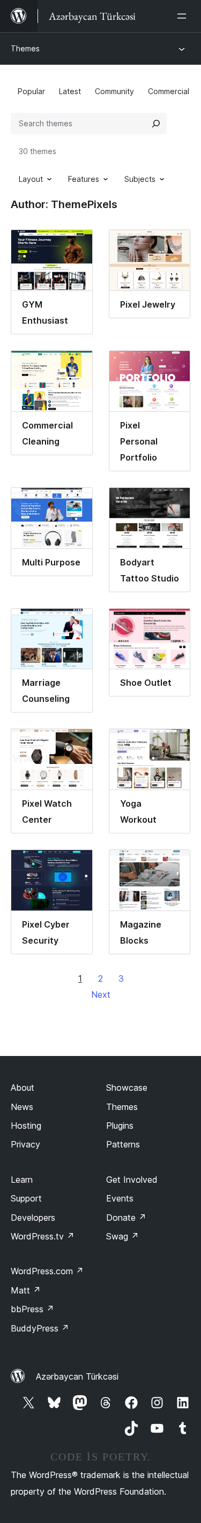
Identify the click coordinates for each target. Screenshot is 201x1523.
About (22, 1087)
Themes (25, 48)
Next (100, 994)
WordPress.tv (43, 1236)
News (22, 1106)
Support (26, 1198)
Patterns (123, 1144)
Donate (126, 1217)
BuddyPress (40, 1328)
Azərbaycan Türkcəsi (77, 1376)
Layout (31, 178)
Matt (26, 1290)
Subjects (139, 178)
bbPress (32, 1309)
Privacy (25, 1144)
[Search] (156, 123)
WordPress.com (47, 1271)
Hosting (26, 1125)
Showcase (126, 1087)
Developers (33, 1217)
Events (119, 1198)
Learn (22, 1179)
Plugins (119, 1125)
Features (83, 178)
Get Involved (132, 1179)
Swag (122, 1236)
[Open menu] (184, 16)
